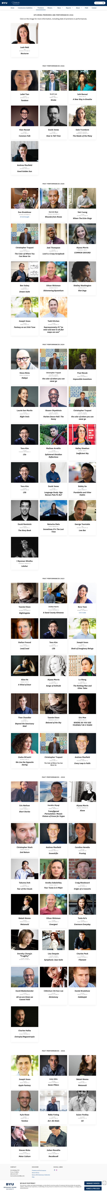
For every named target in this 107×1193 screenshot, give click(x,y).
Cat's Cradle (82, 612)
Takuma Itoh (24, 882)
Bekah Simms (25, 918)
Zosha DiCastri (24, 757)
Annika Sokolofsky (53, 882)
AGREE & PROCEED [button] (93, 1188)
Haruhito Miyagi (53, 805)
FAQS (86, 8)
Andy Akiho (53, 1079)
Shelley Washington (82, 285)
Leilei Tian (24, 94)
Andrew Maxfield (24, 165)
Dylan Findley (82, 1114)
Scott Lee (53, 94)
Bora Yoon (82, 607)
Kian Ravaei (24, 129)
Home (12, 8)
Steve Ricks (25, 373)
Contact (94, 8)
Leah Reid (24, 47)
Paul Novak (82, 373)
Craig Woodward (82, 882)
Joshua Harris (53, 607)
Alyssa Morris (82, 247)
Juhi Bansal (82, 94)
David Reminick (24, 524)
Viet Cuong (82, 212)
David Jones (53, 129)
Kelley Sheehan (82, 448)
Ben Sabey (24, 285)
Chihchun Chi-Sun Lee (53, 991)
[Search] (103, 3)
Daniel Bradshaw (82, 991)
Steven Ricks (24, 1150)
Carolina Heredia (82, 847)
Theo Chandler (24, 717)
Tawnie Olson (25, 607)
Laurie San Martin (25, 410)
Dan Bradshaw (24, 212)
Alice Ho (24, 679)
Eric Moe (82, 717)
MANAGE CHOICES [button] (93, 1183)
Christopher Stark (25, 847)
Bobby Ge (82, 486)
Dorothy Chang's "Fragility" (24, 954)
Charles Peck (82, 953)
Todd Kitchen (53, 321)
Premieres (41, 8)
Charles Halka (24, 1030)
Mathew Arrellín (53, 448)
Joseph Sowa (24, 321)
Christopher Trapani (25, 247)
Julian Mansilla (53, 1150)
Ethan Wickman (53, 285)
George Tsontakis (82, 524)
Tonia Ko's (82, 918)
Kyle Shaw (24, 1114)
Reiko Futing (53, 1114)
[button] (104, 1183)
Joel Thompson (53, 247)
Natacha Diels (53, 524)
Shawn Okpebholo (53, 410)
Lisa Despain (53, 953)
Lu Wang (82, 679)
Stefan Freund (24, 642)
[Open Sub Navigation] (34, 8)
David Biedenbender (25, 991)
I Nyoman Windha (25, 561)
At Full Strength (24, 217)
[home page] (4, 3)
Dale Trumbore (82, 129)
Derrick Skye (53, 212)
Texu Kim (25, 448)
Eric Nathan (24, 805)
